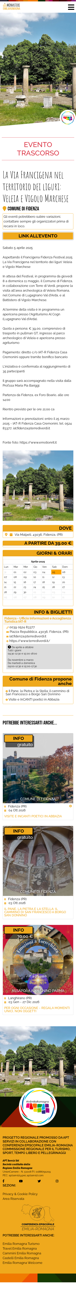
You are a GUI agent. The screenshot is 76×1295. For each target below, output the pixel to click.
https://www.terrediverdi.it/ (29, 641)
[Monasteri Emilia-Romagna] (10, 7)
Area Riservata (13, 1199)
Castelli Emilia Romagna (21, 1258)
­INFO (18, 738)
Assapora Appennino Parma (38, 991)
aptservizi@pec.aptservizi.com (26, 1175)
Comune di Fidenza (38, 799)
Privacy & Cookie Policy (20, 1194)
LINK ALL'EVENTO (38, 235)
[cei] (38, 1217)
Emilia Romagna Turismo (21, 1244)
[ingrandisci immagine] (38, 485)
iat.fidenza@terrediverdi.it (27, 636)
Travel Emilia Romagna (20, 1248)
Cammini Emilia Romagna (22, 1253)
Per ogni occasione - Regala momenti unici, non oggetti (37, 1009)
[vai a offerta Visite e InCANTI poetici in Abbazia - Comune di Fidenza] (38, 768)
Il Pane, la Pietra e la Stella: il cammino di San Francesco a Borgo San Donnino (37, 692)
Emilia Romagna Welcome (22, 1263)
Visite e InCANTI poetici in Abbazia (33, 699)
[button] (71, 7)
